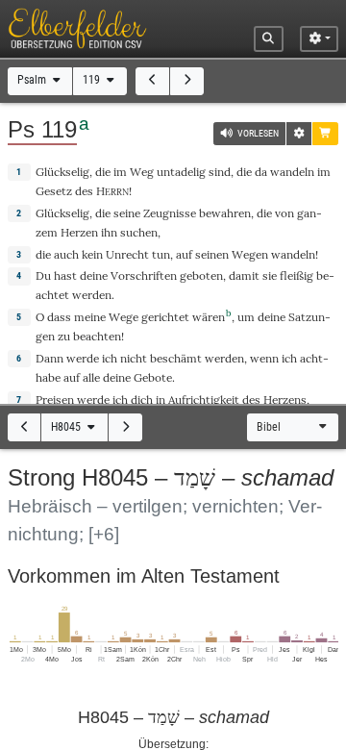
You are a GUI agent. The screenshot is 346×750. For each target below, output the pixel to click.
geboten (201, 275)
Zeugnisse (169, 213)
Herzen (79, 232)
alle (91, 377)
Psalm (33, 80)
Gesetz (54, 191)
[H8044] (24, 427)
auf (71, 377)
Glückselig (62, 171)
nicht (133, 358)
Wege (123, 317)
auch (66, 254)
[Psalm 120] (187, 81)
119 (93, 80)
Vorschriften (144, 275)
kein (92, 254)
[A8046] (125, 427)
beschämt (176, 358)
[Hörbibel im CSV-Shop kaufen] (325, 133)
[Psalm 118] (152, 81)
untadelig (181, 171)
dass (59, 317)
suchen (139, 232)
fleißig (296, 275)
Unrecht (127, 254)
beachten (97, 336)
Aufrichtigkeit (203, 399)
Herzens (285, 399)
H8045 (67, 427)
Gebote (153, 377)
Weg (142, 171)
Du (43, 275)
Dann (49, 358)
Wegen (250, 254)
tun (161, 254)
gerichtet (165, 317)
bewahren (225, 213)
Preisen (55, 399)
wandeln (292, 171)
